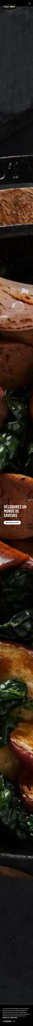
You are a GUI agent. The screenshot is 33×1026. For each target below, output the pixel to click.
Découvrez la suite (12, 523)
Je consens (7, 1021)
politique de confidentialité (10, 1017)
